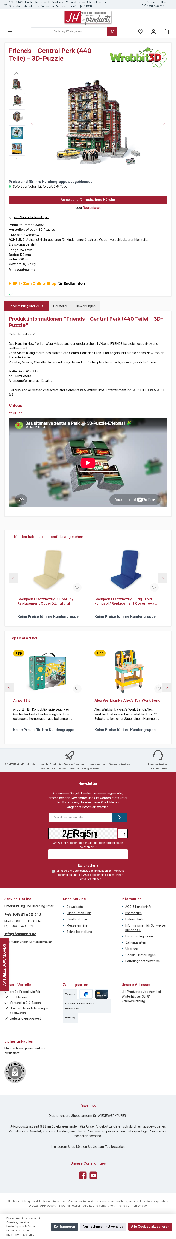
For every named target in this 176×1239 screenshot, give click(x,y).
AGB (86, 874)
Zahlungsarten (135, 942)
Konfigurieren (64, 1226)
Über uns (131, 948)
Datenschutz (134, 919)
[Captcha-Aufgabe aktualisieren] (123, 833)
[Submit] (119, 817)
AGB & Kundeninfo (138, 906)
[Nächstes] (164, 123)
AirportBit (21, 700)
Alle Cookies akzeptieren (150, 1226)
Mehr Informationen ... (20, 1234)
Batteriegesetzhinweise (142, 961)
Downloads (75, 906)
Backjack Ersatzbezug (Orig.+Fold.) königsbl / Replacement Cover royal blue (124, 601)
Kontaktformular (40, 942)
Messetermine (77, 925)
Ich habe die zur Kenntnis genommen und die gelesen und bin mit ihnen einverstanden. (90, 874)
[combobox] (69, 31)
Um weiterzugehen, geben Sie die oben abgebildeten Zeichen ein (88, 844)
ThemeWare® (139, 1205)
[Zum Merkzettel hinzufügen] (77, 587)
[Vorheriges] (32, 123)
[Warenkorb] (166, 31)
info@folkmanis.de (20, 934)
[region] (88, 123)
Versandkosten (77, 1201)
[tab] (26, 306)
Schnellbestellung (79, 931)
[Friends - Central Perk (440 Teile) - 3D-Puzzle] (98, 123)
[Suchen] (112, 31)
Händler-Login (77, 919)
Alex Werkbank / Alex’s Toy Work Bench (128, 700)
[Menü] (9, 31)
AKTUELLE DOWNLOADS (4, 965)
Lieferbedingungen (139, 936)
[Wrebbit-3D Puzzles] (138, 57)
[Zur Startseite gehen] (88, 18)
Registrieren (92, 207)
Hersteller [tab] (60, 306)
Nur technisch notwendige (103, 1226)
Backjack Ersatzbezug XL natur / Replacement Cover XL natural (45, 601)
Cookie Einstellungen (140, 955)
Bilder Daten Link (79, 913)
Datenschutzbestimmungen (90, 870)
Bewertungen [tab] (86, 306)
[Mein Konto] (153, 31)
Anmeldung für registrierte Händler (88, 199)
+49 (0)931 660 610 (22, 914)
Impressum (133, 913)
